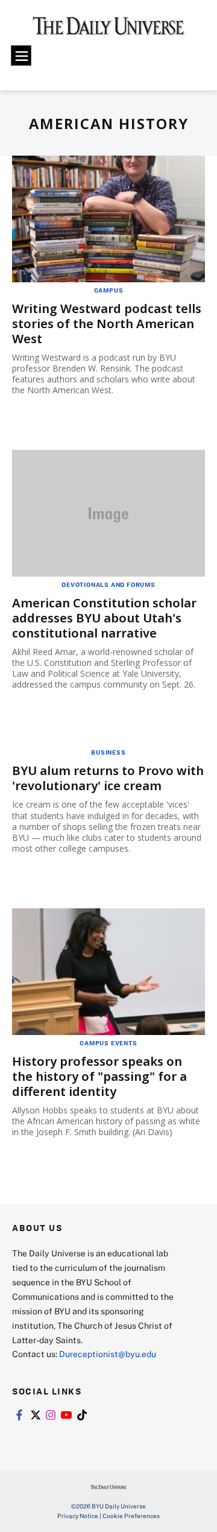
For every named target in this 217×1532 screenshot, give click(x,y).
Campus (109, 290)
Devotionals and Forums (108, 584)
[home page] (108, 30)
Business (108, 752)
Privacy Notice (77, 1515)
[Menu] (21, 55)
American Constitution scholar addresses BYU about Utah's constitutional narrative (104, 618)
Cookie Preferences (131, 1515)
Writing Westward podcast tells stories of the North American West (106, 323)
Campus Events (108, 1042)
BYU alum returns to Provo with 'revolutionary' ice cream (108, 778)
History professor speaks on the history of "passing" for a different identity (99, 1076)
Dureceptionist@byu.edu (107, 1354)
